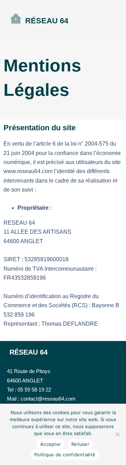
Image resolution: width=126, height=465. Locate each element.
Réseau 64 (46, 20)
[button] (110, 17)
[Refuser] (117, 434)
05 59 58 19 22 (34, 390)
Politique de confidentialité (64, 454)
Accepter (50, 444)
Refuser (80, 444)
